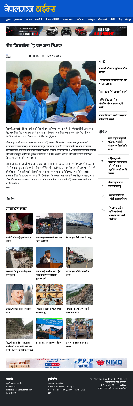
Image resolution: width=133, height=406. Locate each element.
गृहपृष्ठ (8, 19)
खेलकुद (128, 19)
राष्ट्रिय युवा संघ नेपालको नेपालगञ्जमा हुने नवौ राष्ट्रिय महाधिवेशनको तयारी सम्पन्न (117, 166)
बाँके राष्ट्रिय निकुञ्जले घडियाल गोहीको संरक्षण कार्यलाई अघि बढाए (117, 143)
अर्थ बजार (81, 19)
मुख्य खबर (18, 19)
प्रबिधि (112, 19)
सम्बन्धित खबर (16, 209)
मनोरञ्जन (91, 19)
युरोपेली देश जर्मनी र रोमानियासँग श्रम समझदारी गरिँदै (111, 103)
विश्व (120, 19)
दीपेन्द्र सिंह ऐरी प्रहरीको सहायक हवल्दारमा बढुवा (113, 117)
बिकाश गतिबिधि (52, 19)
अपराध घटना (67, 19)
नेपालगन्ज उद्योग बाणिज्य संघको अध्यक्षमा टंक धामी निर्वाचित (117, 213)
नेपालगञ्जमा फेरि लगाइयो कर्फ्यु (112, 92)
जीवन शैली (102, 19)
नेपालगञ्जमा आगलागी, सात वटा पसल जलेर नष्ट (113, 82)
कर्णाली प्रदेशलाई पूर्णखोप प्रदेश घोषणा (113, 70)
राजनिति (38, 19)
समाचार (29, 19)
